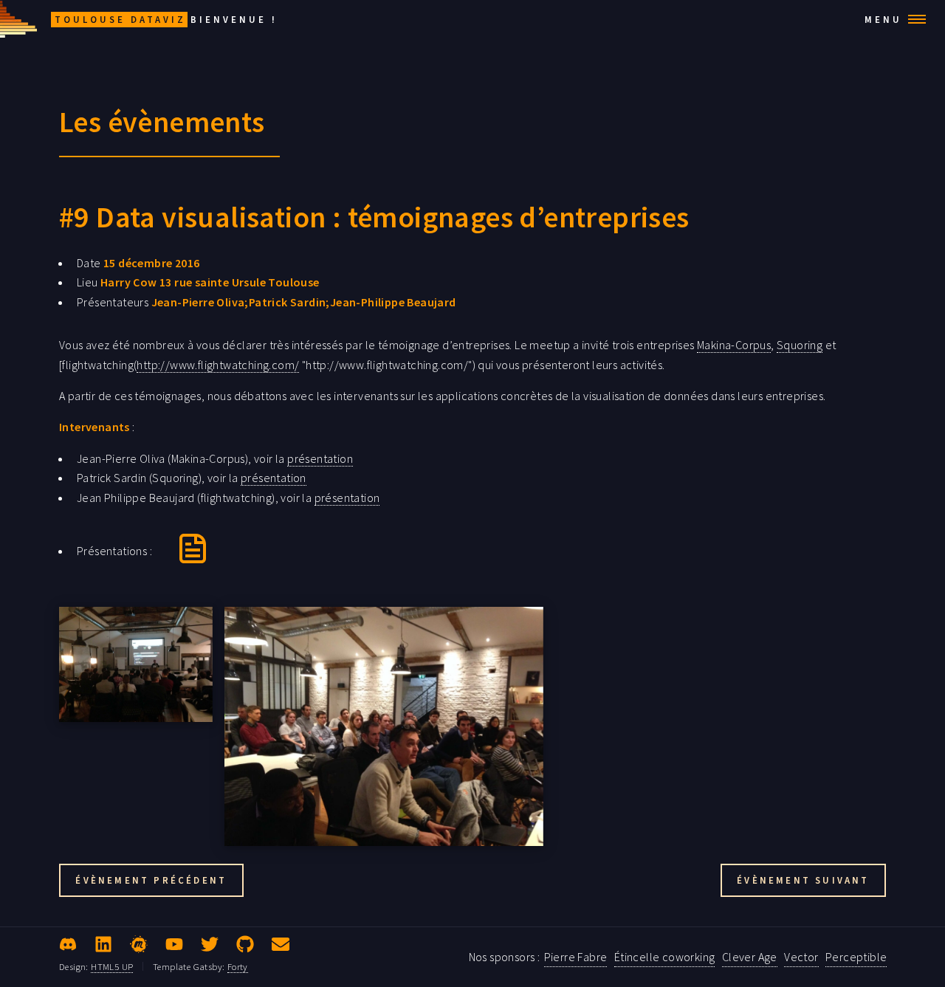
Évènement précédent (151, 880)
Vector (801, 956)
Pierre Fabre (576, 956)
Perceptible (856, 956)
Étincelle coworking (664, 956)
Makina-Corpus (734, 344)
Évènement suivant (803, 880)
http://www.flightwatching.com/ (218, 364)
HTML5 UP (112, 966)
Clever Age (749, 956)
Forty (237, 966)
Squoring (799, 344)
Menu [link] (883, 19)
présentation (320, 458)
